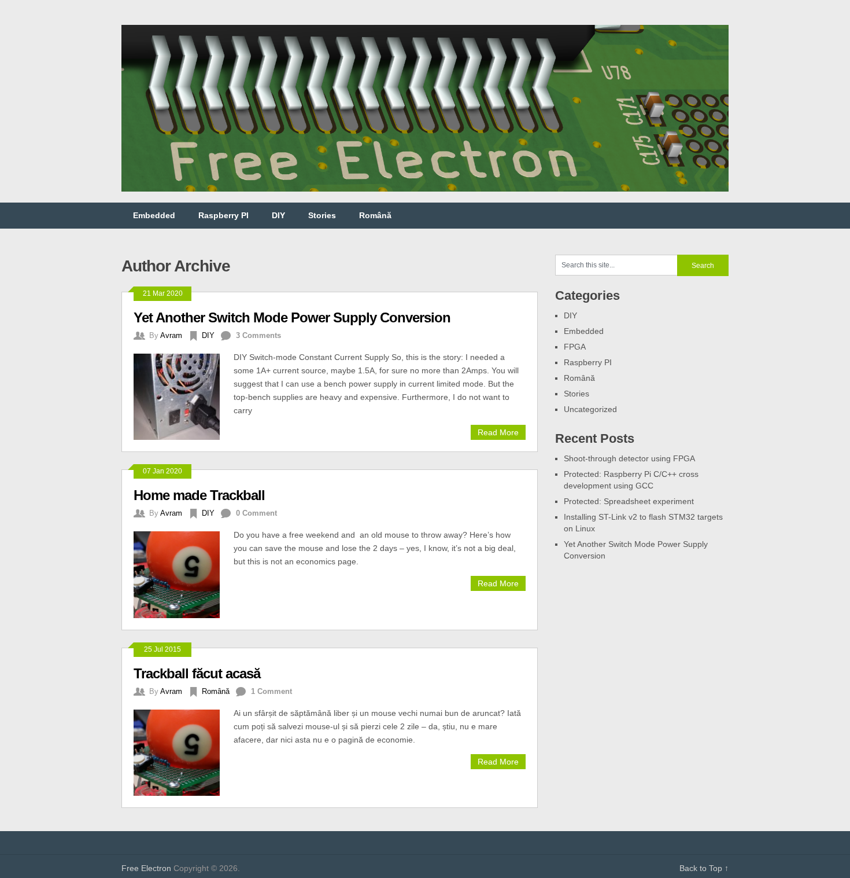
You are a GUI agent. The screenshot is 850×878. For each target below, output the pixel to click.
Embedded (154, 215)
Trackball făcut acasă (197, 673)
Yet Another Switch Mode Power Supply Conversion (292, 317)
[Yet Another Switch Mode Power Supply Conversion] (184, 395)
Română (375, 215)
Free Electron (146, 868)
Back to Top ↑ (704, 868)
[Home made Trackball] (184, 573)
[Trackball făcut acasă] (184, 751)
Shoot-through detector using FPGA (629, 458)
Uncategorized (590, 409)
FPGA (575, 346)
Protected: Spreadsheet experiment (629, 501)
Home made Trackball (199, 495)
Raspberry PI (223, 215)
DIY (278, 215)
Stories (322, 215)
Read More (498, 432)
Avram (171, 335)
